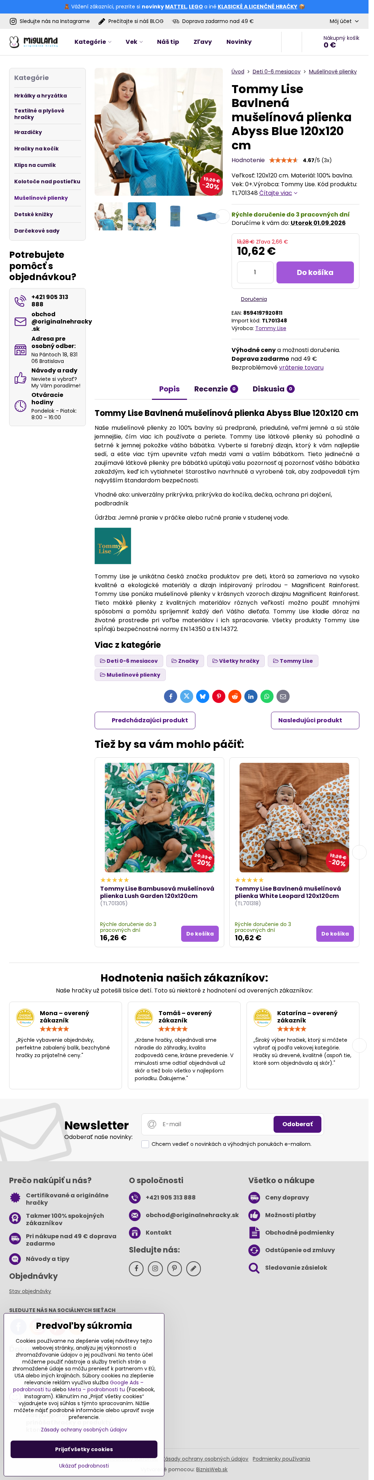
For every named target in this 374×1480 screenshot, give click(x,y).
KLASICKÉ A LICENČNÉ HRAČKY (257, 6)
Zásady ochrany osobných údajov (205, 1458)
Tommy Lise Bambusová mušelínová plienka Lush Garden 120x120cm (157, 892)
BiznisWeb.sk (212, 1469)
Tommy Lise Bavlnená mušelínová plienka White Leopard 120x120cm (288, 892)
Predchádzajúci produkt (150, 720)
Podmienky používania (281, 1458)
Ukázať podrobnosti (84, 1465)
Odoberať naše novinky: (98, 1137)
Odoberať (297, 1124)
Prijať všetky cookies (84, 1449)
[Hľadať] (292, 42)
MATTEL (175, 6)
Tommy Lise (270, 328)
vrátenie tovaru (301, 367)
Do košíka (315, 272)
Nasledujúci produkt (310, 720)
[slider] (283, 160)
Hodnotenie (248, 160)
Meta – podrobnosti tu (96, 1389)
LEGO (196, 6)
